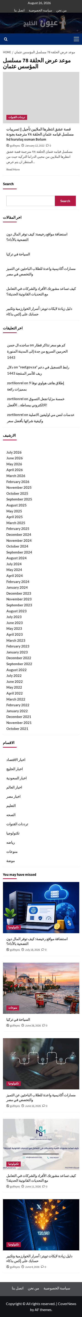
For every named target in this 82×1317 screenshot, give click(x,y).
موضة (10, 861)
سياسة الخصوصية (40, 10)
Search (8, 184)
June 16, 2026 (33, 1106)
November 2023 (19, 599)
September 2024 (19, 552)
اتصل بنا (19, 10)
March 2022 (15, 699)
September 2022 (19, 664)
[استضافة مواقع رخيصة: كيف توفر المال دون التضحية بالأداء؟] (41, 907)
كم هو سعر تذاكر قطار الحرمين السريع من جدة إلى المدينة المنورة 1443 (37, 351)
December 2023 (18, 593)
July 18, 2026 (32, 950)
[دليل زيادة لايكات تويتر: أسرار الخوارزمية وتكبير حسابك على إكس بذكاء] (41, 1224)
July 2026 (14, 452)
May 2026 (14, 464)
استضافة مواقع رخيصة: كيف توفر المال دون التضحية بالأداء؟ (36, 237)
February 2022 (17, 705)
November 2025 (19, 487)
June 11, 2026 (33, 1187)
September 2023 (19, 605)
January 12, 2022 (34, 146)
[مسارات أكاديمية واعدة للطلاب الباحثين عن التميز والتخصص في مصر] (41, 1063)
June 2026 (14, 458)
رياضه (10, 842)
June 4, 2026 (32, 1267)
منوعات (12, 851)
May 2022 (14, 687)
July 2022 (14, 675)
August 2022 (16, 670)
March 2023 (15, 640)
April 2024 (14, 576)
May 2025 (14, 511)
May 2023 (14, 628)
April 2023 (14, 634)
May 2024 (14, 570)
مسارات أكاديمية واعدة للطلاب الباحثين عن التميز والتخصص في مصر (41, 271)
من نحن (61, 10)
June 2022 (14, 681)
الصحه (10, 815)
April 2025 (14, 517)
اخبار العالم (14, 787)
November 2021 (19, 723)
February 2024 (17, 581)
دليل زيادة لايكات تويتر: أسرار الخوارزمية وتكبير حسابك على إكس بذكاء (39, 311)
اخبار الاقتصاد (15, 759)
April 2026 (14, 470)
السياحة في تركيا (18, 254)
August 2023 (16, 611)
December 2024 (18, 534)
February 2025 (17, 528)
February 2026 (17, 482)
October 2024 (17, 546)
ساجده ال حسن (18, 345)
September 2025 (19, 499)
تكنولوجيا (12, 833)
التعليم (11, 805)
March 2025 (15, 523)
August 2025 (16, 505)
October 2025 (17, 493)
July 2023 (14, 617)
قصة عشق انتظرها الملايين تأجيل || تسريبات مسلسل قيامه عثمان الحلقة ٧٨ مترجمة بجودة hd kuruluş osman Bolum (40, 134)
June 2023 (14, 623)
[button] (75, 39)
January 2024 (17, 587)
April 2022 (14, 693)
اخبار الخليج (14, 769)
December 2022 (18, 658)
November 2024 (19, 540)
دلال (10, 367)
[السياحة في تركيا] (41, 988)
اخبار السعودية (16, 778)
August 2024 (16, 558)
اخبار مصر (13, 796)
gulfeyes (15, 146)
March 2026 (15, 476)
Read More (13, 169)
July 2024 (14, 564)
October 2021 (17, 728)
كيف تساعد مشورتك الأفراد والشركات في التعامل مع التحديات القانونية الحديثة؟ (41, 291)
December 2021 (18, 717)
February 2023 (17, 646)
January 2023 (17, 652)
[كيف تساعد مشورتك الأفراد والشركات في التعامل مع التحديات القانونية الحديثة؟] (41, 1144)
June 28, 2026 (33, 1026)
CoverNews (67, 1303)
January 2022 (17, 711)
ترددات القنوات (16, 117)
